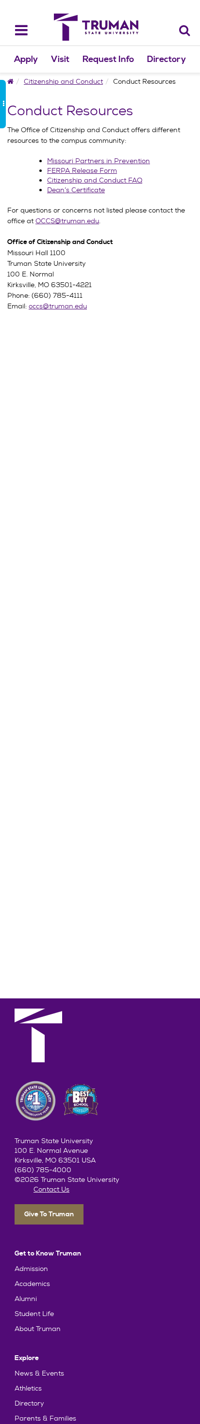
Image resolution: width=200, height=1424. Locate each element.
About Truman (38, 1328)
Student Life (34, 1313)
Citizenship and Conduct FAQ (94, 180)
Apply (26, 59)
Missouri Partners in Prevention (98, 160)
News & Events (39, 1373)
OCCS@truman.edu (67, 220)
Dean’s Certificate (76, 189)
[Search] (184, 30)
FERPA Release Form (82, 170)
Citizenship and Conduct (63, 81)
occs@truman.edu (58, 306)
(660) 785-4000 (43, 1169)
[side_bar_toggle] (3, 104)
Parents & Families (45, 1418)
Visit (60, 59)
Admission (31, 1268)
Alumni (26, 1298)
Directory (166, 59)
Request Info (108, 59)
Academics (32, 1283)
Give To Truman (49, 1214)
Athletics (28, 1388)
